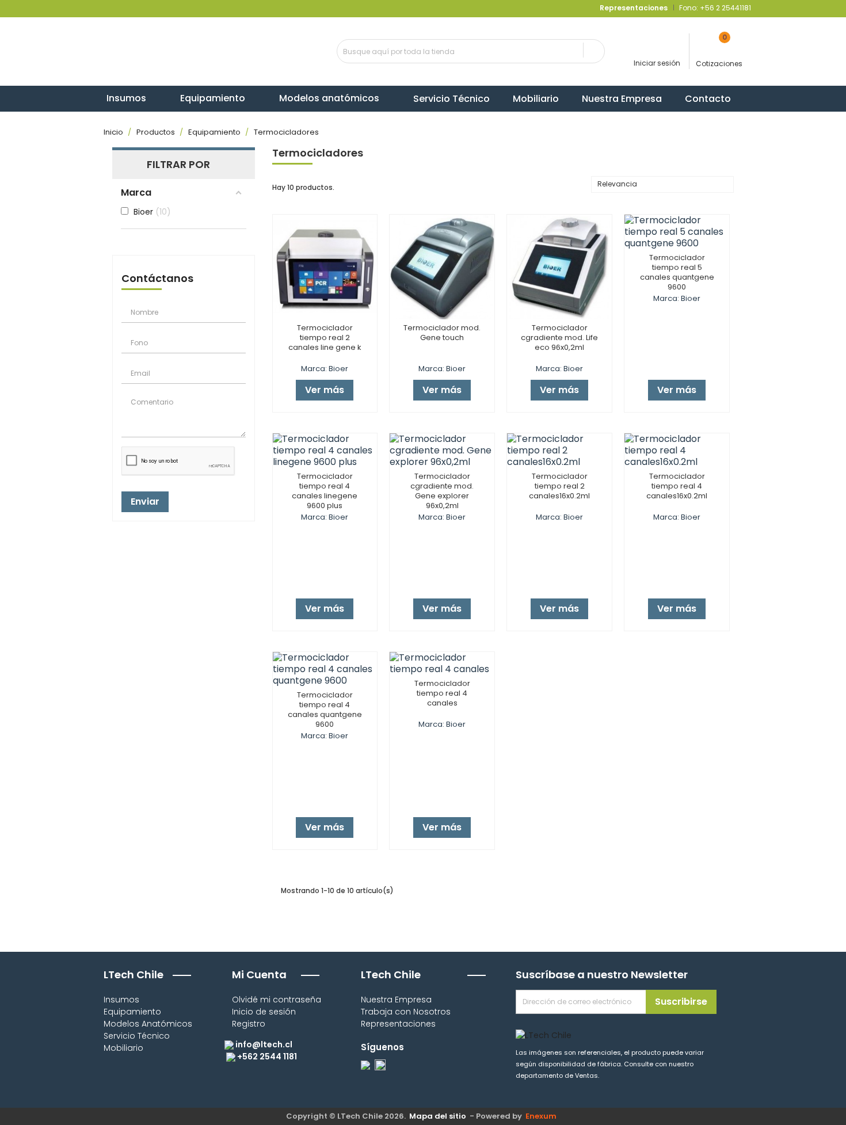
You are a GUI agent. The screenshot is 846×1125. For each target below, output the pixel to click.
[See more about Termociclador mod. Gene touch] (442, 267)
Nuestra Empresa (396, 999)
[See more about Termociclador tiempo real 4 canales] (442, 663)
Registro (248, 1023)
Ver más (324, 389)
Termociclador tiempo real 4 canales (442, 693)
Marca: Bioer (324, 368)
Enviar (145, 501)
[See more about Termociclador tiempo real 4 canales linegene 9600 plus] (325, 450)
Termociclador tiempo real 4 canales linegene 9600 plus (324, 491)
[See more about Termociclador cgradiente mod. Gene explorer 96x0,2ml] (442, 450)
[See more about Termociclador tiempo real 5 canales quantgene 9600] (676, 232)
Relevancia (661, 185)
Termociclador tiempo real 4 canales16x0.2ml (676, 486)
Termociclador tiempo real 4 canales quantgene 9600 (325, 709)
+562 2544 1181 (266, 1056)
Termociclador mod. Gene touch (442, 332)
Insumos (121, 999)
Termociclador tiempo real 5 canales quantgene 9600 (677, 272)
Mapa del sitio (438, 1116)
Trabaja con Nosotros (406, 1011)
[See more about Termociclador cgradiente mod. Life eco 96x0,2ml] (559, 267)
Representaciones (398, 1023)
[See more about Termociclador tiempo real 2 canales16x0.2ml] (559, 450)
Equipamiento (132, 1011)
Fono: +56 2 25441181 (714, 8)
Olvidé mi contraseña (276, 999)
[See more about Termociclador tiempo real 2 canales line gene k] (325, 267)
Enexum (542, 1116)
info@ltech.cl (263, 1044)
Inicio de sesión (264, 1011)
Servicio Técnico (137, 1036)
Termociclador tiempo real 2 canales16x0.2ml (559, 486)
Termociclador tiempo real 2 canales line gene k (324, 337)
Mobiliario (123, 1048)
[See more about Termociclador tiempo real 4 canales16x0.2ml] (676, 450)
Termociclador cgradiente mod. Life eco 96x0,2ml (559, 337)
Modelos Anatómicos (148, 1023)
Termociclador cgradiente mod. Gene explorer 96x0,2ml (442, 491)
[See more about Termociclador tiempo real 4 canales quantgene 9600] (325, 669)
